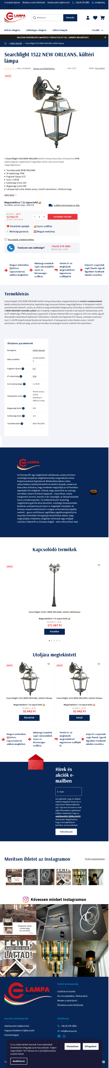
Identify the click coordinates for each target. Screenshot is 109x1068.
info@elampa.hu (69, 1031)
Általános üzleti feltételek (33, 2)
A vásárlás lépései (12, 2)
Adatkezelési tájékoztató (58, 2)
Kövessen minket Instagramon (58, 900)
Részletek (29, 717)
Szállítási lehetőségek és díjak (67, 205)
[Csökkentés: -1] (34, 216)
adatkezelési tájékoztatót (68, 816)
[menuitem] (14, 30)
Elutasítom (72, 1046)
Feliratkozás (66, 831)
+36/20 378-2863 (82, 2)
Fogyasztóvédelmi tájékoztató (19, 1030)
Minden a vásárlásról (67, 1000)
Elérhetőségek (11, 1035)
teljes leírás (9, 195)
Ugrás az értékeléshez (44, 68)
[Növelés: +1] (44, 216)
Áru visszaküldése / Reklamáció (72, 996)
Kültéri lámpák (39, 350)
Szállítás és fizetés (66, 991)
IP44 (34, 376)
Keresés (70, 17)
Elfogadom (91, 1046)
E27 (34, 368)
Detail (79, 717)
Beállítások (19, 1061)
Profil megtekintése (95, 859)
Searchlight (100, 68)
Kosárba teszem (62, 216)
